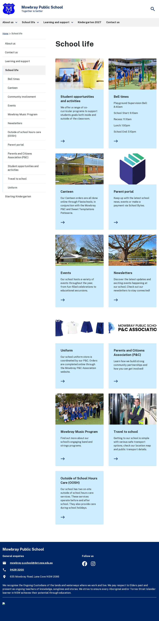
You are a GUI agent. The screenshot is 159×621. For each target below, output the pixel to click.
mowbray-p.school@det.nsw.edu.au (31, 562)
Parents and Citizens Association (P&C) (129, 353)
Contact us (11, 52)
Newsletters (123, 273)
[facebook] (84, 565)
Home (5, 33)
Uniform (67, 350)
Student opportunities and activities (77, 99)
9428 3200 (17, 569)
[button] (9, 22)
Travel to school (126, 432)
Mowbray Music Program (79, 432)
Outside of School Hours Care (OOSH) (79, 480)
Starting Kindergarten (18, 196)
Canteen (67, 191)
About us (10, 43)
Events (66, 273)
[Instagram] (93, 565)
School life (11, 70)
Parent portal (124, 191)
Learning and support (17, 61)
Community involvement (22, 96)
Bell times (121, 97)
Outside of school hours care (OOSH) (24, 134)
